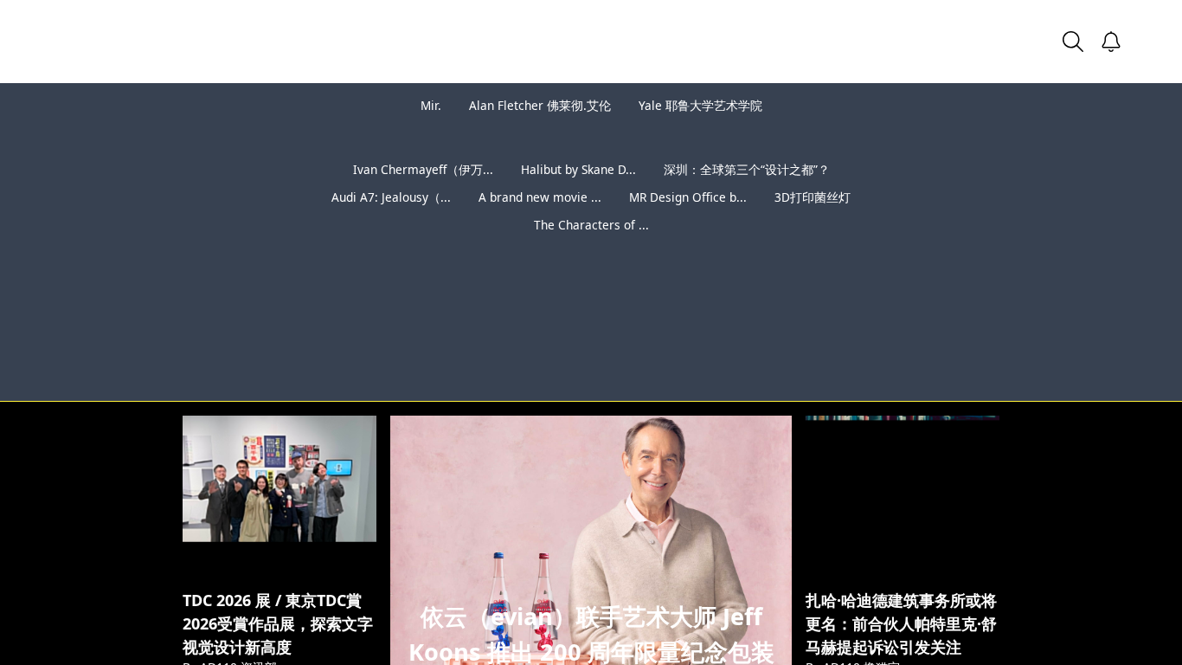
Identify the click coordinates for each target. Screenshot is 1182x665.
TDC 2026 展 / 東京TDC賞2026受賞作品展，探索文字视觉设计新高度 (278, 623)
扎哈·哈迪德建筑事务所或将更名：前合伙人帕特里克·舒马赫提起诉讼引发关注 (901, 623)
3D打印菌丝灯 (812, 197)
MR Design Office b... (688, 197)
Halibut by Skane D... (578, 169)
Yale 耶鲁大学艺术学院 (700, 105)
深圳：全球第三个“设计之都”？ (747, 169)
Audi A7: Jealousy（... (391, 197)
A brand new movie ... (540, 197)
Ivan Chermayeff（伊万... (423, 169)
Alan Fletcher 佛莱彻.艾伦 (540, 105)
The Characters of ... (591, 224)
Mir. (431, 105)
